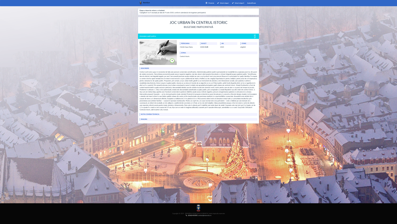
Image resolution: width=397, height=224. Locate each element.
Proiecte (210, 3)
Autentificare (251, 3)
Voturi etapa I (224, 3)
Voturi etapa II (239, 3)
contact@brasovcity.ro (204, 215)
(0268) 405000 (192, 215)
